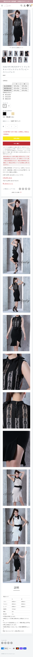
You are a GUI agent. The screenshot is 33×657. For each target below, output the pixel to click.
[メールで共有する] (29, 189)
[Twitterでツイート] (26, 189)
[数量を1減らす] (7, 126)
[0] (30, 6)
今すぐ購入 (16, 143)
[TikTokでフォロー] (11, 643)
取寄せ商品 (16, 138)
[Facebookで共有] (20, 189)
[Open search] (21, 5)
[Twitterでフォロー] (5, 643)
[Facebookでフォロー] (2, 643)
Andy (4, 75)
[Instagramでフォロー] (8, 643)
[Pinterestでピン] (23, 189)
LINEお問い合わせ (7, 177)
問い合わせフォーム (8, 183)
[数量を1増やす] (16, 126)
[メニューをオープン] (2, 5)
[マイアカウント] (24, 5)
